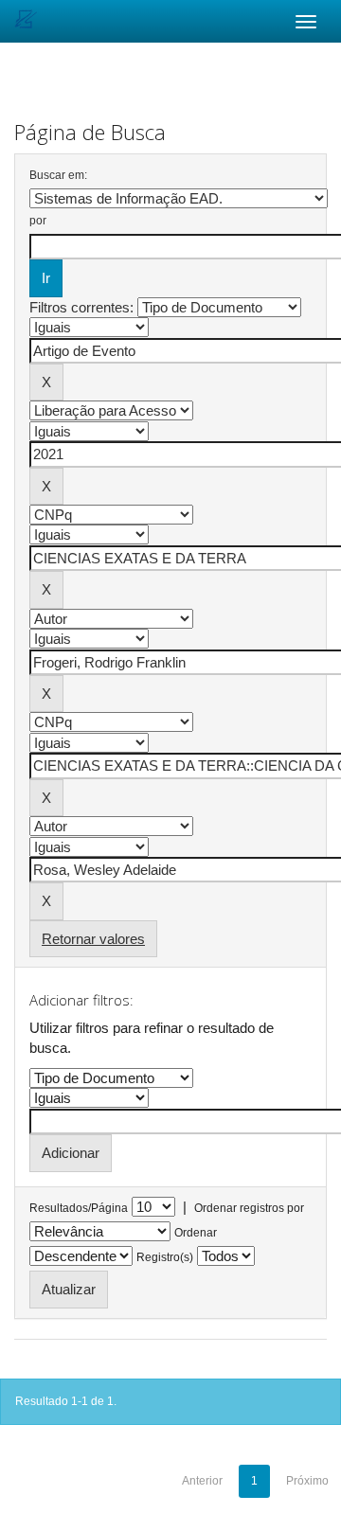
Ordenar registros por (249, 1208)
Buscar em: (58, 175)
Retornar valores (93, 939)
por (37, 220)
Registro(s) (164, 1257)
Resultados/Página (78, 1208)
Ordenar (195, 1232)
